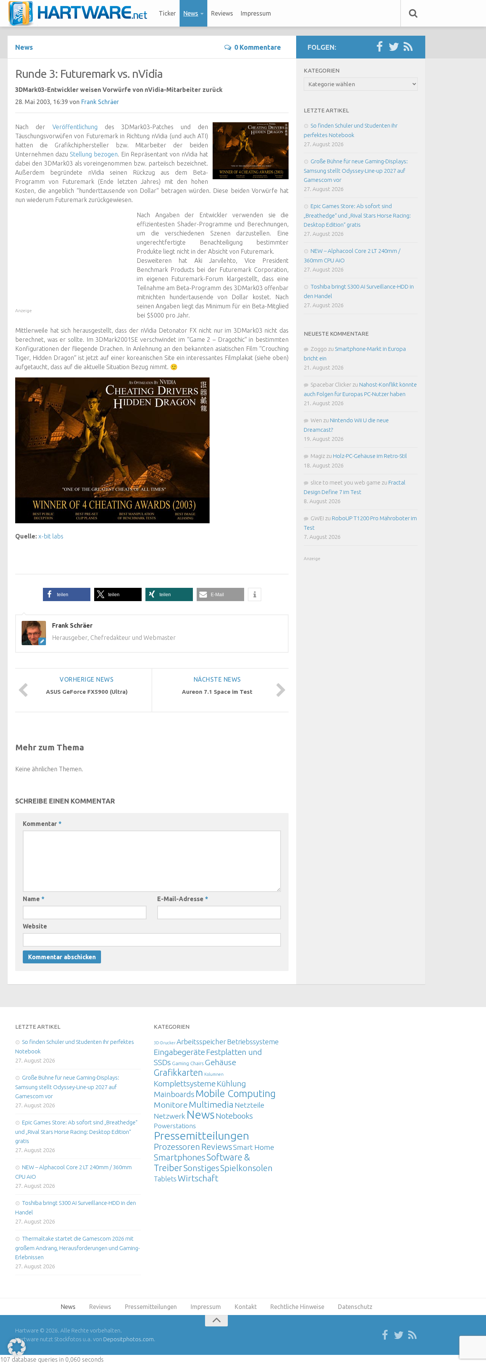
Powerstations (175, 1125)
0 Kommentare (257, 47)
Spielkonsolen (246, 1168)
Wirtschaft (198, 1178)
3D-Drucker (164, 1042)
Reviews (222, 13)
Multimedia (211, 1104)
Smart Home (253, 1147)
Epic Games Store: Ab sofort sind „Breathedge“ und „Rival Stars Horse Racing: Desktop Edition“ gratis (357, 215)
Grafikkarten (178, 1072)
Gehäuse (220, 1062)
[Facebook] (379, 47)
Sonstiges (201, 1168)
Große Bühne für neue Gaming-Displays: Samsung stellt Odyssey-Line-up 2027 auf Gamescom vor (356, 170)
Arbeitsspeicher (201, 1041)
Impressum (256, 13)
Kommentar (42, 823)
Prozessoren (177, 1146)
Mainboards (174, 1094)
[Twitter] (393, 47)
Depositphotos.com (128, 1339)
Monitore (171, 1104)
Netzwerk (169, 1116)
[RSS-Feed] (408, 47)
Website (35, 926)
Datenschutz (355, 1306)
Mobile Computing (236, 1093)
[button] (66, 594)
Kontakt (246, 1306)
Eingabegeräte (179, 1052)
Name (33, 898)
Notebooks (234, 1115)
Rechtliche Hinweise (297, 1306)
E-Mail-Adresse (182, 898)
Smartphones (179, 1157)
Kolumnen (214, 1074)
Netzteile (249, 1105)
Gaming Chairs (188, 1063)
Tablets (165, 1178)
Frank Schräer (100, 101)
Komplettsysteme (185, 1083)
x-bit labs (50, 536)
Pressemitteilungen (201, 1135)
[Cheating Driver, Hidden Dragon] (112, 521)
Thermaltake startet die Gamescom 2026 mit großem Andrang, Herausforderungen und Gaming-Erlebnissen (77, 1247)
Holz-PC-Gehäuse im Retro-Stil (370, 456)
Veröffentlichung (75, 126)
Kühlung (231, 1083)
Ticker (167, 13)
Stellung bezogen (94, 154)
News (190, 13)
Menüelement (80, 13)
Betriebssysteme (253, 1041)
